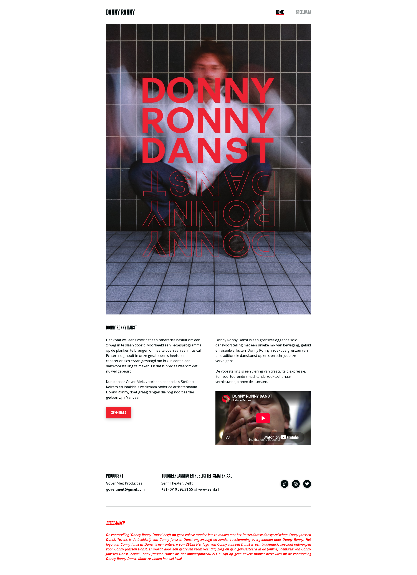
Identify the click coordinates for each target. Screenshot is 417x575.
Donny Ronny (120, 12)
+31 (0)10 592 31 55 (177, 489)
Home (280, 12)
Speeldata (303, 12)
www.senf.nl (208, 489)
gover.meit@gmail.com (125, 489)
